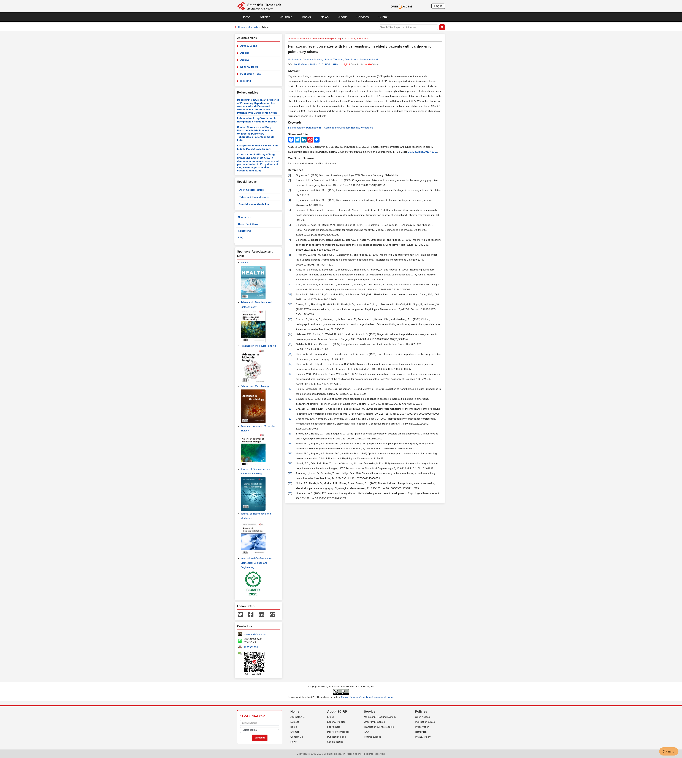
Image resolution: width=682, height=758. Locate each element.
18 (290, 374)
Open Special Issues (251, 189)
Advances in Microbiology (255, 386)
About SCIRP (337, 711)
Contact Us (244, 230)
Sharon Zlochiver (333, 59)
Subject (294, 721)
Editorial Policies (336, 721)
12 (290, 304)
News (325, 17)
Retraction (421, 731)
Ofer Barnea (352, 59)
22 (290, 418)
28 (290, 483)
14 (290, 334)
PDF (327, 64)
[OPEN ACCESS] (402, 6)
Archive (245, 59)
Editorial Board (249, 66)
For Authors (333, 726)
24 (290, 443)
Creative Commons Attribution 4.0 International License (367, 697)
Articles (265, 17)
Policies (421, 711)
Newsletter (244, 217)
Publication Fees (250, 73)
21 (290, 408)
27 (290, 473)
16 (290, 354)
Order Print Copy (248, 224)
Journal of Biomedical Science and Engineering (314, 38)
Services (362, 17)
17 (290, 364)
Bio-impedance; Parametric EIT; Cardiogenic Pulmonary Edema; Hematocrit (330, 127)
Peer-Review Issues (338, 731)
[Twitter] (240, 614)
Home (246, 17)
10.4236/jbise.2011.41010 (308, 64)
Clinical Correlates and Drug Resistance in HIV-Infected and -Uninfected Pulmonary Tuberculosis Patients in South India (256, 133)
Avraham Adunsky (313, 59)
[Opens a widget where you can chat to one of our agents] (668, 751)
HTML (336, 64)
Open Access (422, 716)
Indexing (245, 80)
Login (438, 6)
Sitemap (295, 731)
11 (290, 294)
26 (290, 463)
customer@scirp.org (255, 634)
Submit (383, 17)
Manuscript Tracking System (380, 716)
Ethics (330, 716)
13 (290, 319)
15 (290, 344)
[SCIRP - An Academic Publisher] (259, 6)
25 (290, 453)
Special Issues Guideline (254, 204)
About (342, 17)
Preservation (422, 726)
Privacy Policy (423, 736)
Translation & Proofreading (379, 726)
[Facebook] (250, 614)
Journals (286, 17)
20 (290, 398)
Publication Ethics (425, 721)
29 (290, 493)
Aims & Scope (248, 45)
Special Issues (335, 741)
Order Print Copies (374, 721)
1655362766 (251, 647)
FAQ (240, 237)
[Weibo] (272, 614)
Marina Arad (295, 59)
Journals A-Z (297, 716)
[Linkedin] (261, 614)
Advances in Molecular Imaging (258, 345)
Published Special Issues (254, 197)
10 (290, 284)
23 (290, 433)
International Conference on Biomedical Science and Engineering (256, 563)
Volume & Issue (372, 736)
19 (290, 388)
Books (306, 17)
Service (369, 711)
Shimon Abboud (369, 59)
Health (244, 262)
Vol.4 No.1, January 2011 (358, 38)
